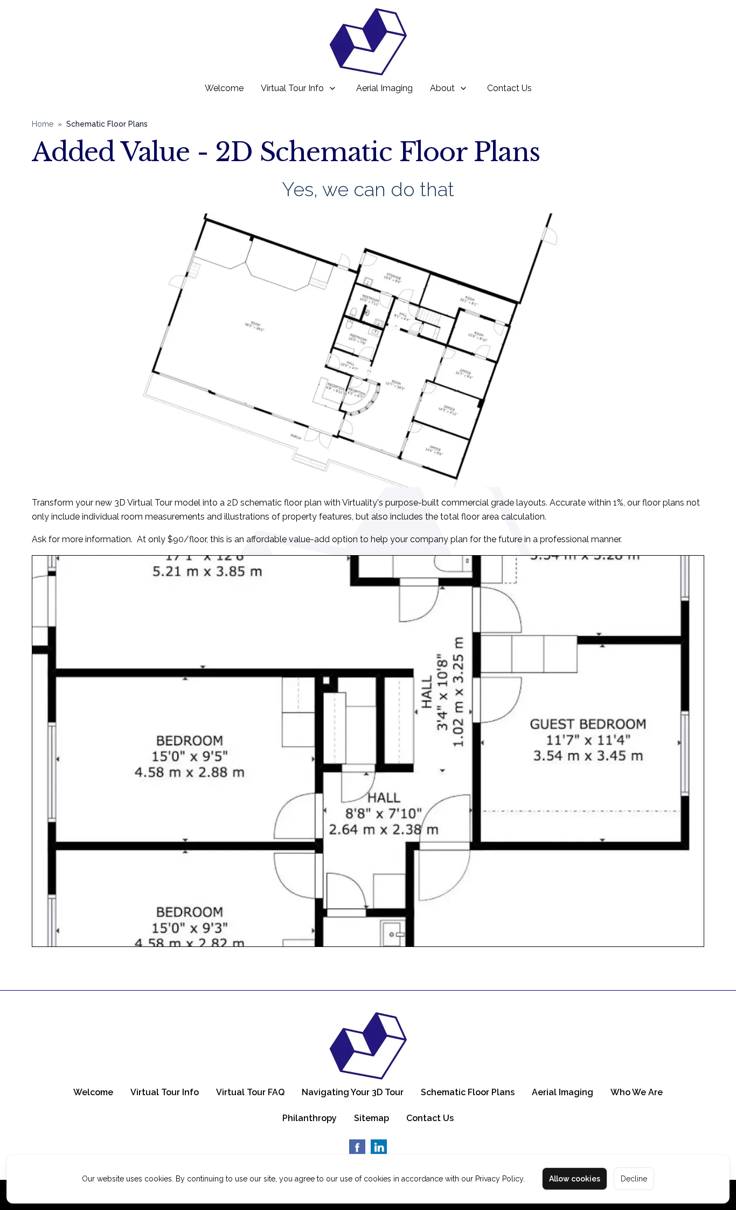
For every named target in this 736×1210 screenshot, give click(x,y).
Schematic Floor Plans (468, 1092)
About (442, 88)
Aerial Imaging (384, 88)
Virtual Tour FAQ (250, 1092)
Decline (634, 1178)
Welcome (224, 88)
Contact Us (509, 88)
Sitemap (371, 1118)
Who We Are (636, 1092)
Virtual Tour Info (292, 88)
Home (42, 124)
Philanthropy (309, 1118)
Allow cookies (574, 1178)
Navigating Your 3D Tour (353, 1092)
